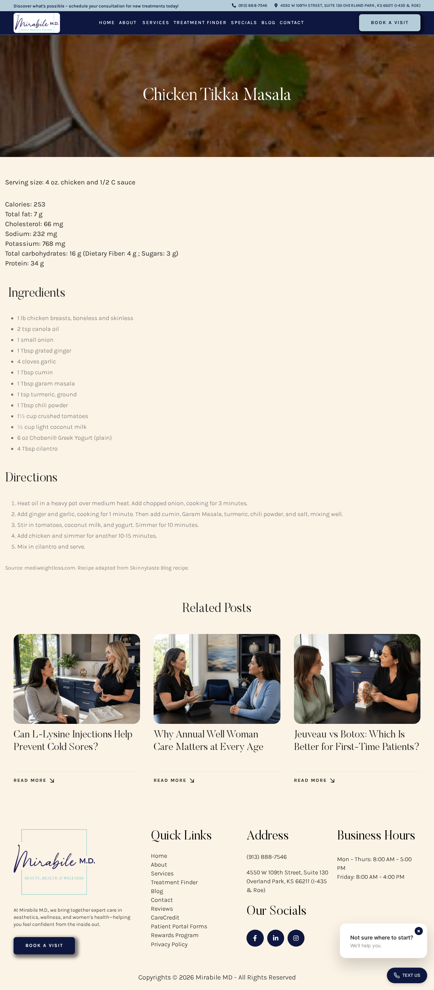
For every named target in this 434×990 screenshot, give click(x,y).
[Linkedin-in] (275, 938)
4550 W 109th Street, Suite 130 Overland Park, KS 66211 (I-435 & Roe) (287, 881)
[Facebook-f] (254, 938)
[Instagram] (296, 938)
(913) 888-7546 (266, 856)
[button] (249, 5)
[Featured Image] (77, 679)
